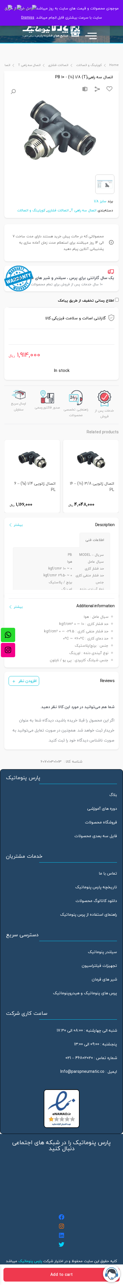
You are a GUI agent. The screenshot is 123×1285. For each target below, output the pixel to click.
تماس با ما (108, 873)
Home (114, 65)
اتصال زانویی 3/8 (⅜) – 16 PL (92, 486)
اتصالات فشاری (58, 65)
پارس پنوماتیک (30, 1261)
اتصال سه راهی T (29, 65)
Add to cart (61, 1274)
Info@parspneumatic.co (82, 1071)
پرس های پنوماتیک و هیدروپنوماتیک (85, 993)
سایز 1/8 (100, 201)
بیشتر (18, 525)
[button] (13, 92)
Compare (85, 89)
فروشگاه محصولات (101, 822)
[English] (17, 9)
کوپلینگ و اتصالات (89, 65)
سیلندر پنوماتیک (102, 951)
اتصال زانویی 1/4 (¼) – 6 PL (34, 486)
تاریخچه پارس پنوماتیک (96, 887)
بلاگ (113, 794)
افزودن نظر (28, 680)
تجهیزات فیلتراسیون (99, 965)
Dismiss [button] (27, 17)
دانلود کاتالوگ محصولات (96, 900)
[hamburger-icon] (94, 33)
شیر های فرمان (104, 979)
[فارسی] (8, 9)
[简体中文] (29, 9)
